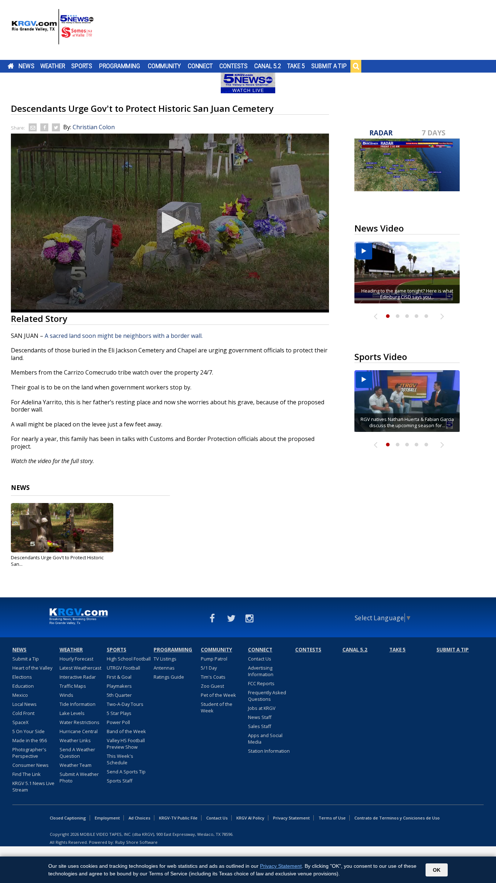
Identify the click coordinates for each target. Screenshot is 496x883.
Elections (22, 677)
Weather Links (75, 740)
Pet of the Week (218, 695)
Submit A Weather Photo (79, 777)
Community (164, 66)
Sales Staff (259, 726)
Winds (66, 695)
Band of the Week (126, 731)
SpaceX (20, 722)
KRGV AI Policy (250, 818)
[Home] (52, 30)
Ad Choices (139, 818)
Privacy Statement (291, 818)
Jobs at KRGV (262, 708)
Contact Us (259, 658)
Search (356, 66)
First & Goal (119, 677)
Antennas (164, 668)
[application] (170, 223)
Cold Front (23, 713)
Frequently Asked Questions (267, 695)
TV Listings (165, 658)
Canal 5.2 (267, 66)
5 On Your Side (28, 731)
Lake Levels (72, 713)
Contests (233, 66)
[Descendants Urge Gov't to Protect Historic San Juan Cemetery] (62, 527)
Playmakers (119, 686)
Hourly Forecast (76, 658)
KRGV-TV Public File (178, 818)
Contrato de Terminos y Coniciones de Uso (397, 818)
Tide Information (77, 704)
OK (436, 870)
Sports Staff (120, 780)
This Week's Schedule (120, 759)
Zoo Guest (212, 686)
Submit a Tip (328, 66)
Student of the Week (216, 707)
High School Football (129, 658)
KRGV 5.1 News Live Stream (33, 786)
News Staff (260, 717)
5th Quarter (119, 695)
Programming (119, 66)
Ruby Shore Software (136, 842)
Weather (52, 66)
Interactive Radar (78, 677)
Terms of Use (332, 818)
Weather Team (76, 765)
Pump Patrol (214, 658)
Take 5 (296, 66)
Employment (107, 818)
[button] (170, 222)
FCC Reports (261, 683)
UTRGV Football (123, 668)
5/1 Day (209, 668)
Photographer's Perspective (29, 752)
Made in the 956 (29, 740)
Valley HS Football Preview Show (126, 743)
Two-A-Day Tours (125, 704)
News (26, 66)
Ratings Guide (169, 677)
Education (23, 686)
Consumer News (30, 765)
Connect (200, 66)
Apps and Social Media (265, 738)
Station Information (269, 751)
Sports (81, 66)
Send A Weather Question (77, 752)
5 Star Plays (119, 713)
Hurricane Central (79, 731)
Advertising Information (260, 671)
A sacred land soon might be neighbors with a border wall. (124, 336)
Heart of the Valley (32, 668)
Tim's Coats (213, 677)
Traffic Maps (73, 686)
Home (11, 66)
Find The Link (26, 774)
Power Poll (118, 722)
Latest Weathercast (80, 668)
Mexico (20, 695)
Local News (24, 704)
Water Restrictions (79, 722)
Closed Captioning (68, 818)
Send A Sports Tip (126, 771)
